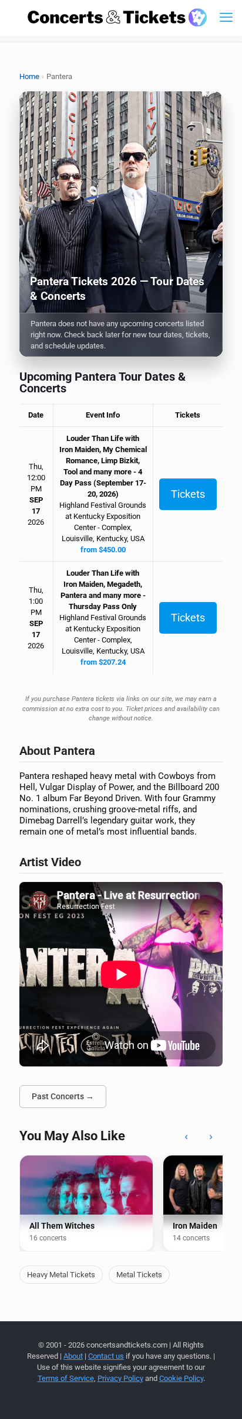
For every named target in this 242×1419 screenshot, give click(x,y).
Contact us (106, 1356)
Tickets (188, 494)
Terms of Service (66, 1378)
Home (29, 76)
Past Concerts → (63, 1096)
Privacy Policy (120, 1378)
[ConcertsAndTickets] (117, 17)
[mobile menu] (226, 18)
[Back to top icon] (218, 1395)
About (73, 1356)
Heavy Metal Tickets (61, 1274)
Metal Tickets (139, 1274)
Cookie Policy (181, 1378)
